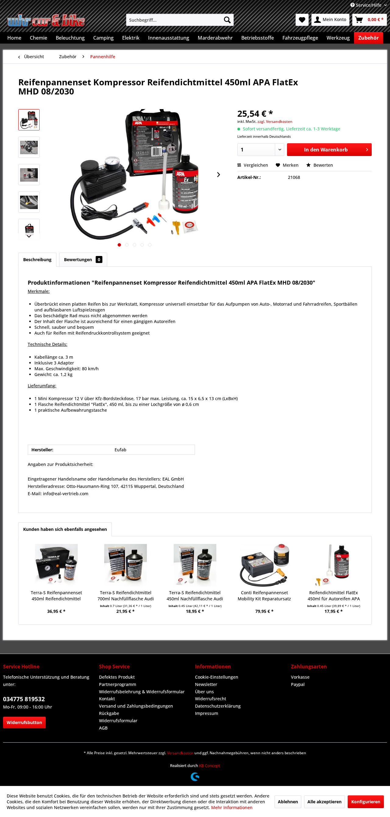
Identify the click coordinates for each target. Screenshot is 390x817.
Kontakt (107, 699)
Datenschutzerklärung (218, 706)
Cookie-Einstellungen (216, 677)
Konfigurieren (365, 802)
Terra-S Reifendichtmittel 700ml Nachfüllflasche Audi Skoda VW (126, 596)
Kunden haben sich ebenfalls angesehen (65, 529)
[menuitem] (180, 20)
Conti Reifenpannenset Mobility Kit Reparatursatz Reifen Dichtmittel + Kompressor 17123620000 (264, 596)
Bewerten (322, 165)
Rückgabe (109, 713)
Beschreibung (37, 259)
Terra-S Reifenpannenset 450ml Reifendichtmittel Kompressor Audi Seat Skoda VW (56, 596)
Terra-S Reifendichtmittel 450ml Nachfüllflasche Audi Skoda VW (195, 596)
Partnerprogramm (117, 684)
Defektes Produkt (117, 677)
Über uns (204, 691)
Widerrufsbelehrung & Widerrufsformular (142, 691)
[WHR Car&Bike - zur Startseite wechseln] (46, 21)
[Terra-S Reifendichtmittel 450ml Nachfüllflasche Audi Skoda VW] (195, 565)
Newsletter (206, 684)
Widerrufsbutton (24, 722)
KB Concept (209, 765)
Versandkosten (180, 752)
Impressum (206, 713)
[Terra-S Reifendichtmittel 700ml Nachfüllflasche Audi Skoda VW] (126, 565)
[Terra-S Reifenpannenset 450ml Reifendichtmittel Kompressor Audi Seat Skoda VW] (56, 565)
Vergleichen (255, 165)
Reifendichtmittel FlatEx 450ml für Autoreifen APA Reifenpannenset (334, 596)
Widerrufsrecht (210, 699)
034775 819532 (24, 699)
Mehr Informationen (232, 807)
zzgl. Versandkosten (274, 121)
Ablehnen (288, 802)
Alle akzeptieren (324, 802)
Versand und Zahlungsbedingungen (136, 706)
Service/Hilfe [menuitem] (369, 5)
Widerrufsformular (118, 720)
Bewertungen (82, 259)
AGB (103, 728)
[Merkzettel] (302, 20)
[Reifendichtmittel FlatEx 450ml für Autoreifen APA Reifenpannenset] (333, 565)
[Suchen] (227, 20)
